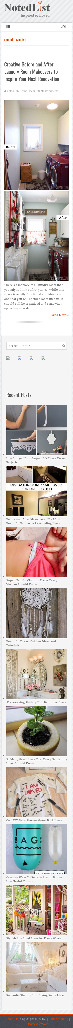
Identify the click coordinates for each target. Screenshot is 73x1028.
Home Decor (27, 91)
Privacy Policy (38, 1023)
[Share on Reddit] (46, 361)
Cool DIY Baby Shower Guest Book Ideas (34, 820)
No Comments (49, 91)
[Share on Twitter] (35, 361)
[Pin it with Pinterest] (11, 361)
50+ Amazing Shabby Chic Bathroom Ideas (36, 702)
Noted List (12, 1019)
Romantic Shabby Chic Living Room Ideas (35, 995)
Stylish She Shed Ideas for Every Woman (34, 938)
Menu (64, 26)
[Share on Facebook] (23, 361)
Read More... (60, 315)
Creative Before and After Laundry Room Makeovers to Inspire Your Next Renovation (31, 71)
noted (10, 91)
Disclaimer (58, 1019)
